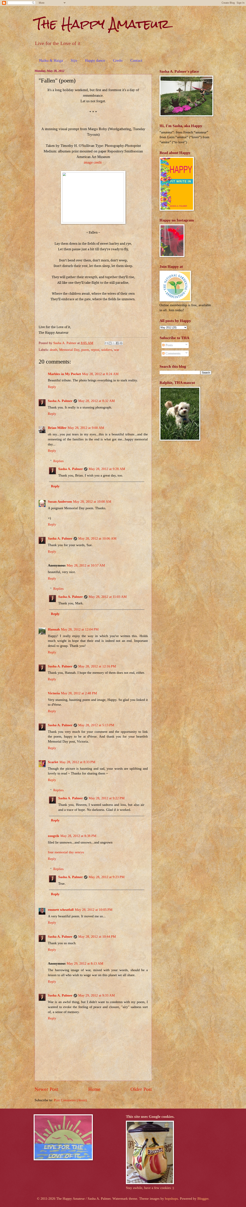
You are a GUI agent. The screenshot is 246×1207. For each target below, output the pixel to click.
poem (85, 350)
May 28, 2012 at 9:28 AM (107, 469)
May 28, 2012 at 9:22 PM (107, 798)
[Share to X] (114, 343)
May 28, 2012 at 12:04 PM (80, 629)
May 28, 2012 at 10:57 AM (86, 565)
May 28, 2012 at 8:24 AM (100, 374)
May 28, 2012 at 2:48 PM (79, 693)
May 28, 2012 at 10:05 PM (93, 910)
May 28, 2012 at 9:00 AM (86, 428)
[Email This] (106, 343)
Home (94, 1089)
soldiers (106, 350)
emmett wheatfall (61, 910)
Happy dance (95, 60)
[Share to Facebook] (117, 343)
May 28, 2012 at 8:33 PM (77, 762)
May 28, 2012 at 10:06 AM (97, 538)
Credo (117, 60)
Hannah (54, 629)
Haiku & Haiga (51, 60)
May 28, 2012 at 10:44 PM (97, 936)
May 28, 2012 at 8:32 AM (96, 401)
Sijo (74, 60)
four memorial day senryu (66, 852)
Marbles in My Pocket (64, 374)
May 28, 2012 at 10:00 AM (92, 501)
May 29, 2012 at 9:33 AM (96, 995)
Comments (172, 353)
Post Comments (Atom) (70, 1100)
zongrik (53, 836)
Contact (136, 60)
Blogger (202, 1198)
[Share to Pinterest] (121, 343)
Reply (52, 387)
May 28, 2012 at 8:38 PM (78, 836)
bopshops (171, 1198)
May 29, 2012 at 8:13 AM (85, 963)
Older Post (141, 1089)
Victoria (54, 693)
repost (95, 350)
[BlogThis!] (110, 343)
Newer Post (46, 1089)
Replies (58, 461)
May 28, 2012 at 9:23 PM (107, 877)
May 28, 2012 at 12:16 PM (97, 666)
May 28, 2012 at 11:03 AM (108, 597)
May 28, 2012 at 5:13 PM (96, 725)
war (116, 350)
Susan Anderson (60, 501)
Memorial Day (69, 350)
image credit (93, 162)
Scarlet (53, 762)
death (53, 350)
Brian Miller (57, 428)
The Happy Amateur (102, 23)
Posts (169, 345)
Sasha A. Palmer (60, 401)
